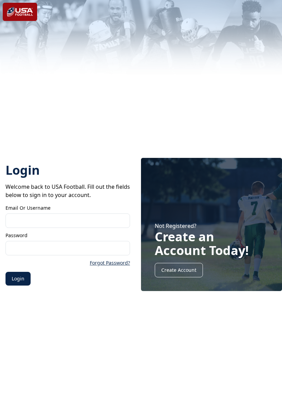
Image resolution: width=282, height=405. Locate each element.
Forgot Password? (110, 262)
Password (17, 235)
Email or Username (28, 208)
